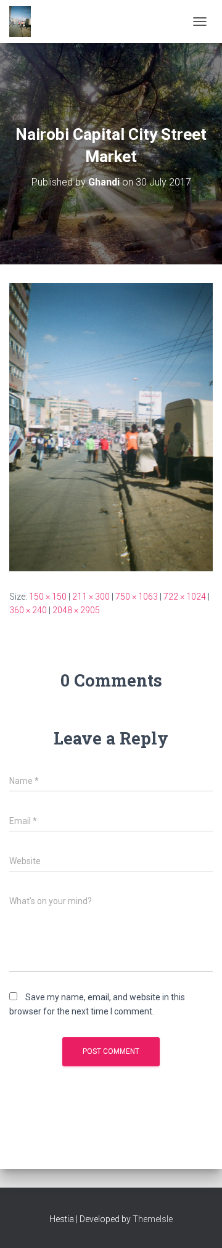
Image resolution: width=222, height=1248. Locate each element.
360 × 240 (28, 610)
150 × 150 (48, 597)
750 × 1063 (136, 597)
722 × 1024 (184, 597)
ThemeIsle (153, 1219)
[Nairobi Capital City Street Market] (111, 426)
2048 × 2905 (76, 610)
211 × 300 (91, 597)
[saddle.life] (24, 21)
